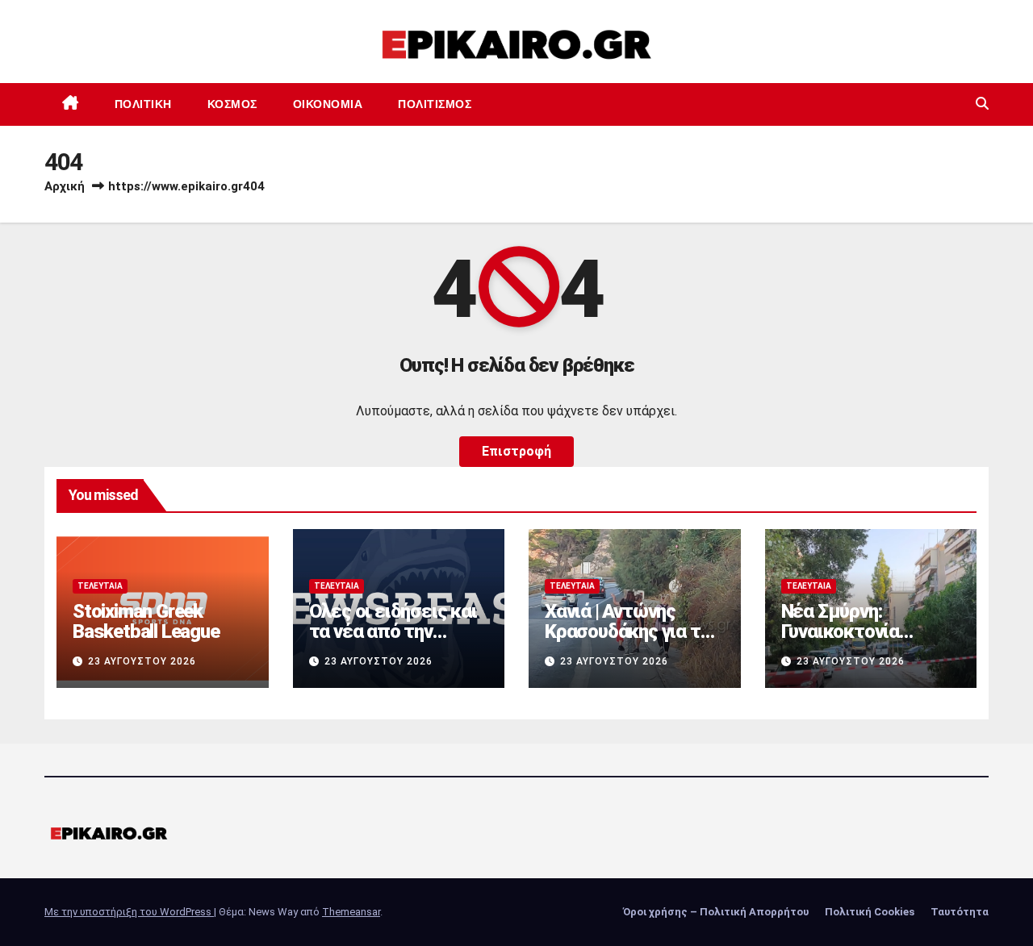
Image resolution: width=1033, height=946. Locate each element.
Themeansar (351, 912)
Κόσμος (232, 104)
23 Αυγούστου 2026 (142, 661)
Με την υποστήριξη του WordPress (129, 912)
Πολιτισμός (434, 104)
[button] (982, 103)
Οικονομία (328, 104)
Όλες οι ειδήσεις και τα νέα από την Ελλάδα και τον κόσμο (393, 641)
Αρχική (64, 186)
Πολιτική (143, 104)
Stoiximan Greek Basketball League (146, 621)
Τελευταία (100, 585)
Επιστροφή (516, 451)
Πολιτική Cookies (869, 912)
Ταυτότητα (960, 912)
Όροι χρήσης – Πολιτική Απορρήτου (716, 912)
